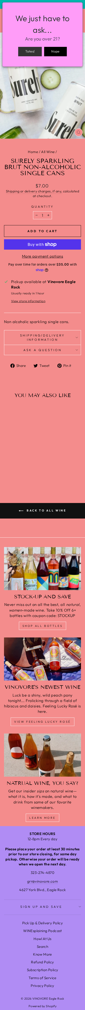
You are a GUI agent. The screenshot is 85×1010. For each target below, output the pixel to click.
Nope (55, 51)
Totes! (30, 51)
